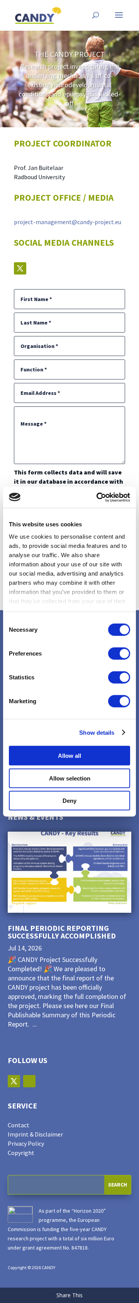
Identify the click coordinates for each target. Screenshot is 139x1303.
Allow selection (69, 778)
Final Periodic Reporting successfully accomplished (62, 931)
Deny (69, 800)
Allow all (69, 755)
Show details (96, 732)
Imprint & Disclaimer (35, 1134)
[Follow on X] (20, 268)
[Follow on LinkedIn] (29, 1081)
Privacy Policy (26, 1143)
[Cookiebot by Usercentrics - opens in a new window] (98, 497)
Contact (18, 1125)
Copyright (21, 1153)
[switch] (119, 653)
